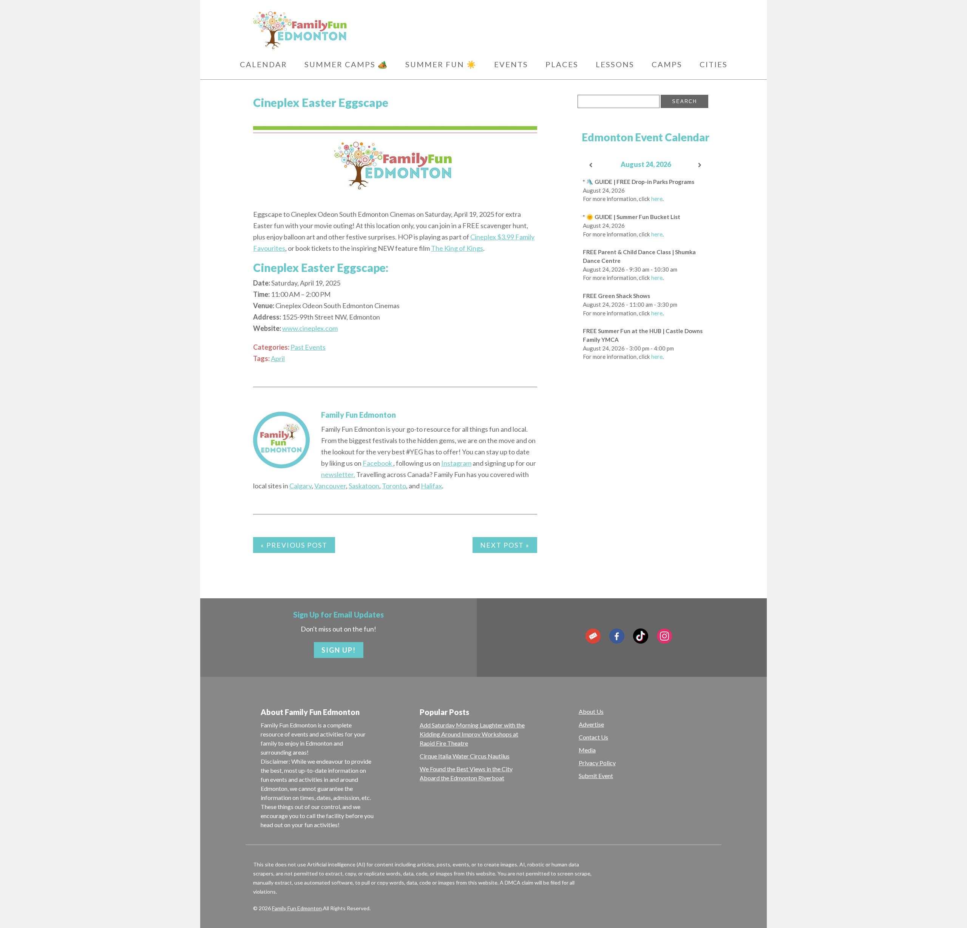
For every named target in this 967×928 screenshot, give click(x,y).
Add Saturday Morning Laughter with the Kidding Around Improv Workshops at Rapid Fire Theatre (472, 734)
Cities (714, 64)
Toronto (394, 486)
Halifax (431, 486)
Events (511, 64)
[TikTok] (640, 636)
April (278, 358)
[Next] (700, 165)
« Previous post (294, 545)
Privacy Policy (597, 762)
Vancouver (330, 486)
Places (561, 64)
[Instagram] (664, 636)
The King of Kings (457, 248)
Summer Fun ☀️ (441, 64)
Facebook (378, 463)
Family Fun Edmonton (358, 414)
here (657, 198)
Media (587, 750)
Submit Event (596, 775)
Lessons (615, 64)
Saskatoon (364, 486)
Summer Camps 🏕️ (346, 64)
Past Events (308, 347)
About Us (591, 711)
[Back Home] (336, 30)
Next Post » (505, 545)
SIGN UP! (338, 650)
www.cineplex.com (310, 328)
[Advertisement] (646, 487)
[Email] (593, 636)
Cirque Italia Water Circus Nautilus (465, 756)
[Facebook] (616, 636)
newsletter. (338, 474)
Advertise (591, 724)
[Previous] (591, 165)
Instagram (456, 463)
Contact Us (593, 737)
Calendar (263, 64)
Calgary (300, 486)
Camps (667, 64)
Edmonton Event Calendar (645, 137)
